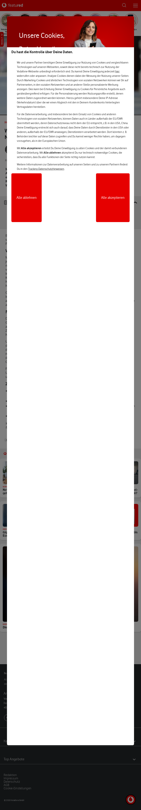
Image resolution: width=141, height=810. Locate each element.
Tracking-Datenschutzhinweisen (46, 169)
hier (117, 71)
